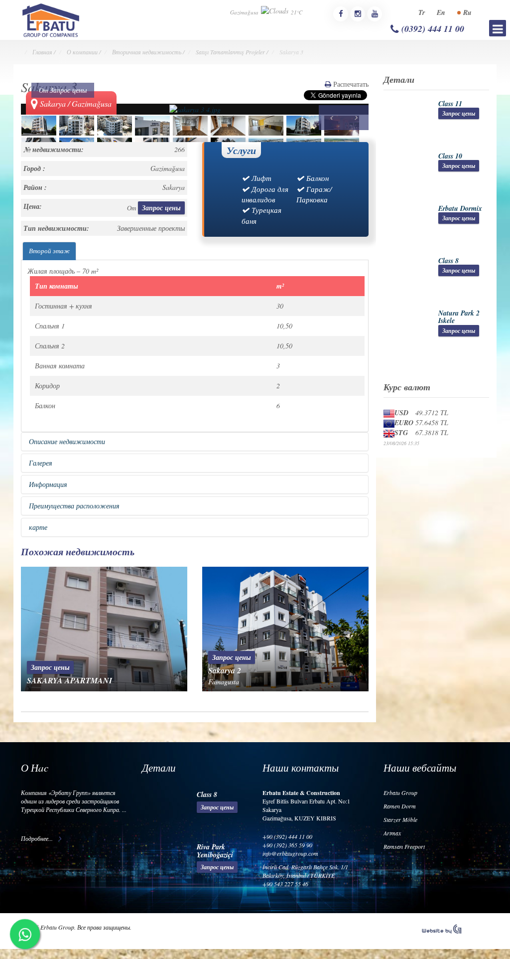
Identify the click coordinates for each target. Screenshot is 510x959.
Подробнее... (37, 838)
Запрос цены (68, 90)
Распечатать (350, 84)
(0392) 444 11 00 (431, 28)
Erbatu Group (400, 793)
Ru (467, 12)
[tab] (49, 251)
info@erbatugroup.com (290, 853)
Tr (421, 12)
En (441, 12)
